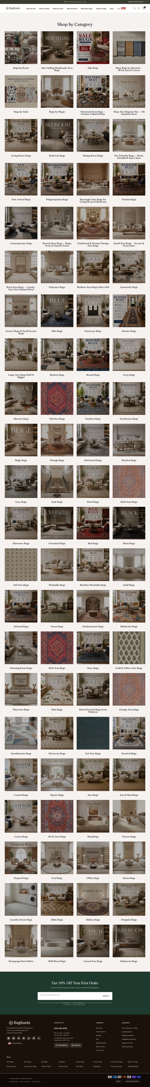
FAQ (97, 1039)
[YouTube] (34, 1038)
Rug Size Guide (127, 1032)
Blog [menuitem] (112, 8)
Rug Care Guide (127, 1043)
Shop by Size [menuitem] (31, 8)
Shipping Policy (101, 1043)
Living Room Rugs (117, 1062)
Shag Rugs (96, 1066)
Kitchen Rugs (11, 1066)
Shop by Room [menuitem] (72, 8)
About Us (99, 1028)
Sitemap (99, 1035)
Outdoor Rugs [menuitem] (101, 8)
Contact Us (100, 1050)
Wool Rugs (79, 1066)
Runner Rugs (97, 1062)
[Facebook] (9, 1038)
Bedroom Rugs (133, 1062)
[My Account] (139, 8)
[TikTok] (29, 1038)
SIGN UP (106, 996)
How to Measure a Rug (129, 1028)
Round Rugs (80, 1062)
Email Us (77, 1045)
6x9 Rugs (62, 1062)
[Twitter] (14, 1038)
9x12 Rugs (27, 1062)
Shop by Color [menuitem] (58, 8)
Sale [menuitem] (119, 8)
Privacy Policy (66, 1002)
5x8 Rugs (44, 1062)
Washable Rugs (133, 1066)
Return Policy (100, 1046)
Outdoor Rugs (46, 1066)
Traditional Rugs (116, 1066)
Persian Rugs (63, 1066)
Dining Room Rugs (30, 1066)
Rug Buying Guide (128, 1035)
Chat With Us (62, 1045)
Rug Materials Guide (129, 1039)
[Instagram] (19, 1038)
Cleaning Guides (127, 1046)
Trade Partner (101, 1032)
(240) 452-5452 (60, 1028)
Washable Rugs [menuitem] (86, 8)
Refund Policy (36, 1081)
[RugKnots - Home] (12, 8)
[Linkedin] (39, 1038)
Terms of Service (78, 1002)
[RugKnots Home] (28, 1023)
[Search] (134, 8)
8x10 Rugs (10, 1062)
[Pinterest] (24, 1038)
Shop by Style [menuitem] (44, 8)
